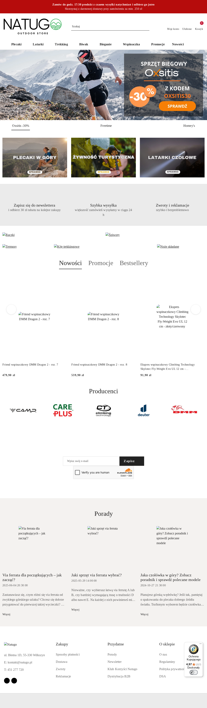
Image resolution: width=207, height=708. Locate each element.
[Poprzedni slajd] (9, 85)
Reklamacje (63, 676)
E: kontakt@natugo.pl (18, 662)
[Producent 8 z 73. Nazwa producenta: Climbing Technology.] (63, 410)
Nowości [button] (70, 263)
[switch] (194, 672)
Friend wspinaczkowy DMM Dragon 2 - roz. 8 (99, 364)
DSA (162, 676)
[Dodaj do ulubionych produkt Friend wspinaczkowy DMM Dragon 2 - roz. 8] (131, 279)
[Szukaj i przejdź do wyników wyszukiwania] (147, 26)
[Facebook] (7, 680)
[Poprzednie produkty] (11, 309)
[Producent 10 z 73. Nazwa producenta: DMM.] (144, 410)
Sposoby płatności (68, 654)
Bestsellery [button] (134, 263)
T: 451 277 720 (14, 669)
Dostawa (61, 661)
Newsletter (115, 661)
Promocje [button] (100, 263)
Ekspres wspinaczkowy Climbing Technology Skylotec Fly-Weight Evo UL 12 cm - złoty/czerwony (167, 367)
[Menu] (200, 644)
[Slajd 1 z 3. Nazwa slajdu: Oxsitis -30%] (103, 85)
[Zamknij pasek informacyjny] (203, 7)
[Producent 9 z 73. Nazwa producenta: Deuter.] (103, 410)
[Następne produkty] (196, 309)
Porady (112, 654)
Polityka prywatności (173, 669)
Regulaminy (167, 661)
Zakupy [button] (62, 644)
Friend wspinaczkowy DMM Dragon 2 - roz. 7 (30, 364)
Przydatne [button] (116, 644)
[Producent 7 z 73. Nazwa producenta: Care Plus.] (23, 410)
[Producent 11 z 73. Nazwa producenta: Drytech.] (184, 410)
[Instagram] (14, 680)
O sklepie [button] (167, 644)
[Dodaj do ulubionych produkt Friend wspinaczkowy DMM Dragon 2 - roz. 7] (62, 279)
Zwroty (60, 669)
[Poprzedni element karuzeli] (4, 410)
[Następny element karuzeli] (203, 410)
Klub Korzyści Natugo (122, 669)
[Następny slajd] (198, 85)
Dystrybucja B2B (119, 676)
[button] (193, 45)
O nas (163, 654)
